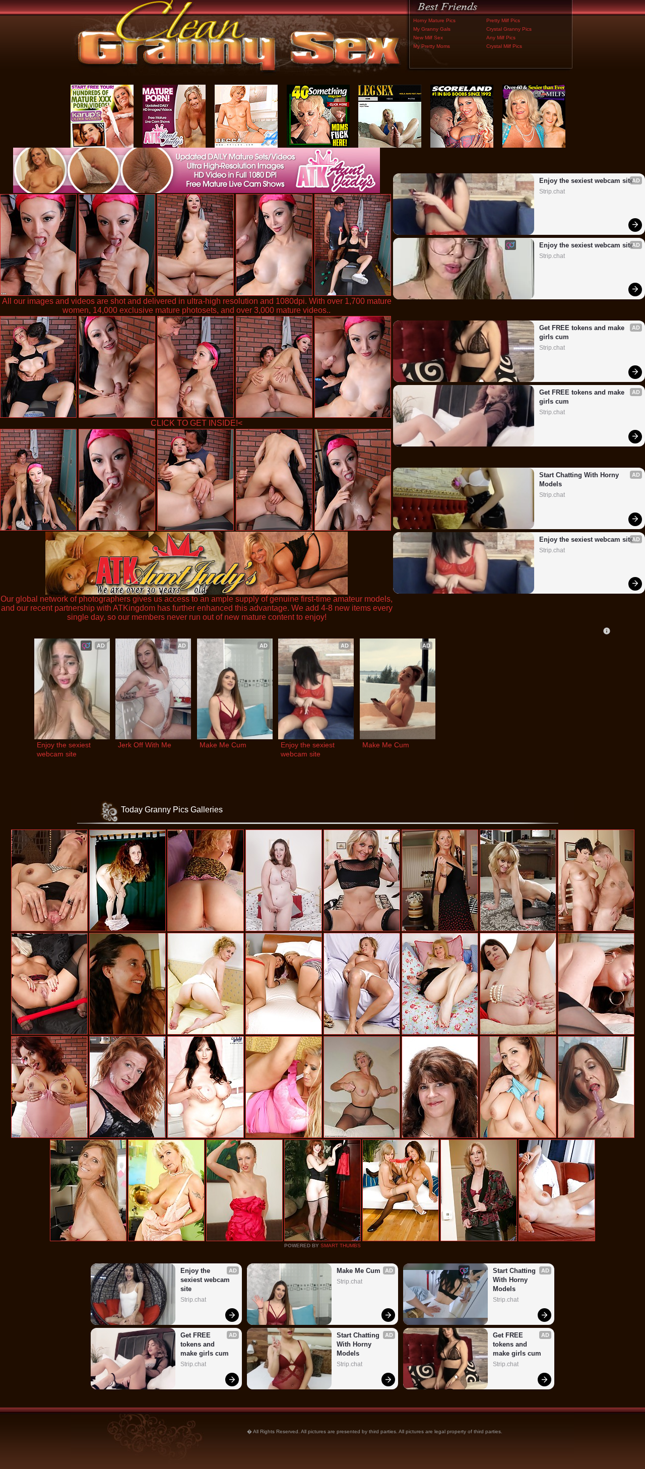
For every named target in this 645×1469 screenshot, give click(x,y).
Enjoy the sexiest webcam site (586, 180)
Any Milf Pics (500, 37)
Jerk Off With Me (144, 745)
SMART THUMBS (340, 1245)
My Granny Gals (431, 29)
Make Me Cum (223, 745)
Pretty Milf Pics (503, 20)
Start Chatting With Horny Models (580, 479)
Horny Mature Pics (434, 20)
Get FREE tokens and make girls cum (582, 332)
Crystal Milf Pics (504, 46)
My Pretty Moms (431, 46)
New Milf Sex (428, 37)
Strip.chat (552, 191)
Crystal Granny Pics (509, 29)
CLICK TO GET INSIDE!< (196, 423)
